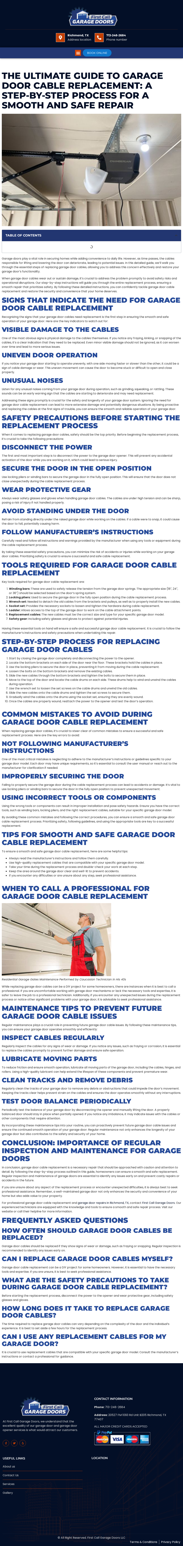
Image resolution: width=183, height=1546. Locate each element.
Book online (97, 53)
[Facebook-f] (6, 1443)
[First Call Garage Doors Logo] (91, 15)
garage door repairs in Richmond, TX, (103, 1203)
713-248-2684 (116, 35)
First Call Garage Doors (158, 1203)
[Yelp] (22, 1443)
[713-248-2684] (99, 37)
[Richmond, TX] (60, 37)
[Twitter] (14, 1443)
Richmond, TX (78, 35)
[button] (78, 53)
